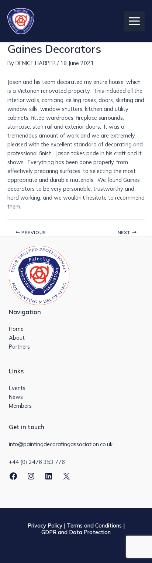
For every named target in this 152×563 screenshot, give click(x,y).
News (16, 396)
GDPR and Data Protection (76, 532)
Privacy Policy (45, 525)
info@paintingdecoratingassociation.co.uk (61, 444)
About (17, 337)
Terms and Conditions (94, 525)
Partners (19, 346)
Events (17, 387)
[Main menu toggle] (134, 21)
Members (20, 405)
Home (16, 328)
